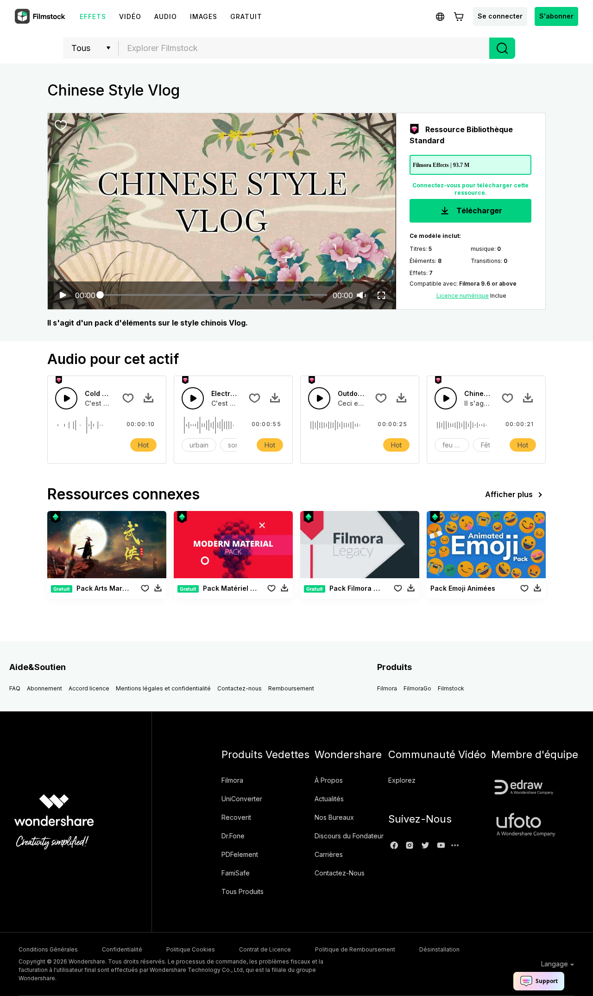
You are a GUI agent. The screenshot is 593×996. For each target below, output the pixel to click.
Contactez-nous (239, 688)
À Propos (329, 780)
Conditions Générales (48, 949)
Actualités (329, 799)
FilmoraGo (417, 688)
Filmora (387, 688)
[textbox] (304, 48)
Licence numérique (462, 295)
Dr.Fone (233, 836)
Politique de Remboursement (355, 949)
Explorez (402, 780)
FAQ (14, 688)
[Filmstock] (41, 17)
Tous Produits (242, 891)
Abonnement (44, 688)
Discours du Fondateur (349, 836)
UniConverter (241, 799)
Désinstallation (439, 949)
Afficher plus (509, 494)
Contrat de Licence (265, 949)
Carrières (329, 854)
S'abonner (556, 16)
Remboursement (291, 688)
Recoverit (236, 817)
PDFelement (239, 854)
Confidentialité (122, 949)
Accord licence (89, 688)
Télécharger (478, 210)
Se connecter (500, 16)
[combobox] (304, 48)
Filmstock (451, 688)
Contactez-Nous (340, 873)
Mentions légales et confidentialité (163, 688)
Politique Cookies (190, 949)
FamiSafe (235, 873)
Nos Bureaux (334, 817)
